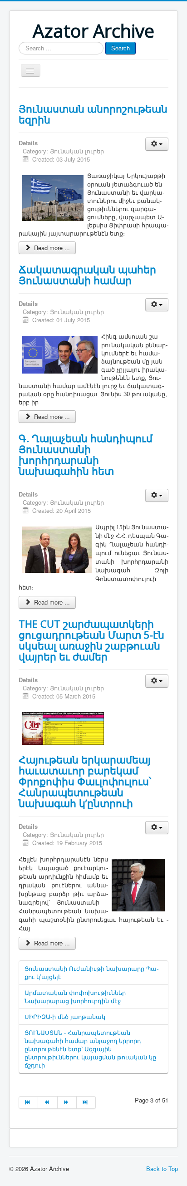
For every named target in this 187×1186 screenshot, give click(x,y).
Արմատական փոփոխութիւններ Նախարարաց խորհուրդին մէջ (75, 996)
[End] (86, 1102)
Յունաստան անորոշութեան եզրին (93, 114)
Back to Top (162, 1168)
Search (120, 48)
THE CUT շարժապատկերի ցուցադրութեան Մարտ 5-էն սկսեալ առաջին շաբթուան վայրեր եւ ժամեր (91, 640)
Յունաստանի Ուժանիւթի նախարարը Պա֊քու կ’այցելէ (92, 972)
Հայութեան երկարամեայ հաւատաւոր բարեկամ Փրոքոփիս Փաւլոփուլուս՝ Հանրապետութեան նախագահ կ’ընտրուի (85, 781)
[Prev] (47, 1102)
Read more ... (51, 247)
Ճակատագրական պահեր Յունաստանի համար (87, 274)
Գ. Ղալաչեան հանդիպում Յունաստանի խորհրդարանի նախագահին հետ (86, 454)
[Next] (67, 1102)
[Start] (28, 1102)
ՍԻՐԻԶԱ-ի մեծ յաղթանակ (65, 1016)
